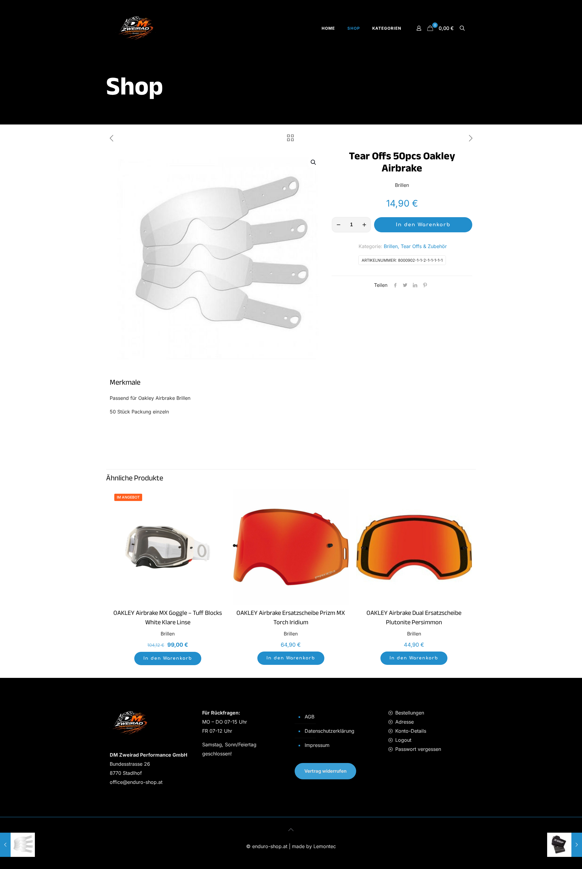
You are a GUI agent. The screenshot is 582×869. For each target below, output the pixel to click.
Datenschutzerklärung (329, 731)
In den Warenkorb (423, 224)
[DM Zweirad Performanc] (136, 28)
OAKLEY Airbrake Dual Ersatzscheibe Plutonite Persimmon (413, 619)
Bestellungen (409, 713)
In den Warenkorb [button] (167, 658)
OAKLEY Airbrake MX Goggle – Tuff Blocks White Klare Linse (167, 619)
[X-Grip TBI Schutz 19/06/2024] (564, 845)
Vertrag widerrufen (325, 771)
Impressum (317, 745)
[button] (314, 162)
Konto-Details (410, 731)
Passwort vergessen (418, 749)
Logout (403, 740)
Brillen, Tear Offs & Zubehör (415, 246)
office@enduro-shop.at (136, 782)
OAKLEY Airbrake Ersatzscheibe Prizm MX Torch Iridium (290, 619)
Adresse (404, 722)
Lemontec (324, 846)
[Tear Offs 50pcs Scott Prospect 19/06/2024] (17, 845)
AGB (309, 717)
